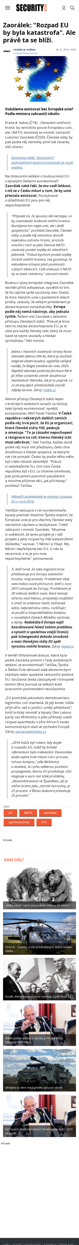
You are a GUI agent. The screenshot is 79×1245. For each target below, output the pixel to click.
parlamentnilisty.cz (30, 731)
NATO (28, 812)
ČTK (44, 822)
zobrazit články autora (25, 53)
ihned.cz (67, 646)
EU (10, 812)
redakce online (24, 49)
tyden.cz (49, 390)
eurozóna (50, 812)
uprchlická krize (19, 822)
